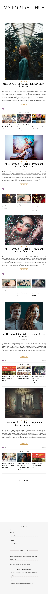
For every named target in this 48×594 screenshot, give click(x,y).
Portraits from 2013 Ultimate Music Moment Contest (38, 206)
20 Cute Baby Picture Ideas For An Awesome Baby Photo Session (23, 561)
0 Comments (43, 108)
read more (24, 104)
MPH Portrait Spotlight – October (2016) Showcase (24, 335)
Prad (5, 108)
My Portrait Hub (24, 7)
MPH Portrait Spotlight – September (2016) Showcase (24, 423)
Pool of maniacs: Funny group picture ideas (18, 553)
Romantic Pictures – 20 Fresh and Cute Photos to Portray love (8, 465)
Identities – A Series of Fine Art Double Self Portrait (8, 378)
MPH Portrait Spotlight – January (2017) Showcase (24, 85)
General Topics (13, 535)
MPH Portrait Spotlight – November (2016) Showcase (23, 126)
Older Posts (6, 476)
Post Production (13, 543)
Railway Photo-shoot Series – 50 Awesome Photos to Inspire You (22, 291)
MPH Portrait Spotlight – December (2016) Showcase (24, 165)
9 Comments (43, 360)
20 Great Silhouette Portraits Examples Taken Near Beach (38, 126)
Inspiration (24, 81)
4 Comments (43, 273)
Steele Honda (13, 572)
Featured (12, 532)
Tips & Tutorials (13, 545)
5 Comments (43, 188)
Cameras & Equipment (14, 529)
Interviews (12, 540)
